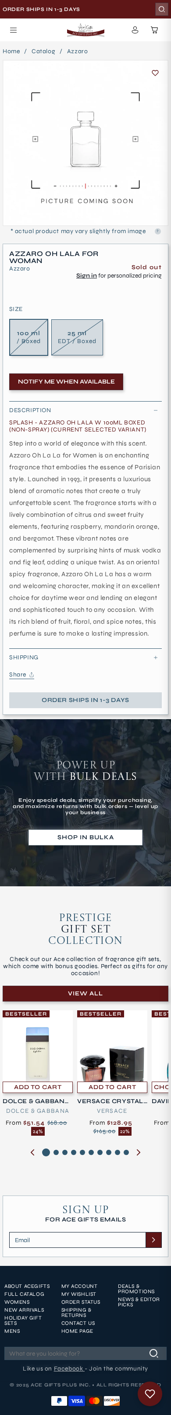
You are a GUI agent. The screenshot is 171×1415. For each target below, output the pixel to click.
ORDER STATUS (80, 1302)
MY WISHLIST (79, 1294)
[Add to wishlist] (155, 73)
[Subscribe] (153, 1239)
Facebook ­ (69, 1368)
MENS (12, 1331)
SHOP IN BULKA (85, 837)
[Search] (162, 9)
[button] (13, 30)
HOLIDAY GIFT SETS (23, 1320)
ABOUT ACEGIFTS (27, 1286)
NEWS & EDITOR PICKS (139, 1302)
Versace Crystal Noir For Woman (110, 1101)
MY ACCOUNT (79, 1286)
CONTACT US (78, 1323)
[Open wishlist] (150, 1394)
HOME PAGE (77, 1331)
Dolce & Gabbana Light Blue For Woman (37, 1101)
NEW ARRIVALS (24, 1310)
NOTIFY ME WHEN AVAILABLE (66, 381)
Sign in (86, 275)
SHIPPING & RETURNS (76, 1312)
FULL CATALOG (24, 1294)
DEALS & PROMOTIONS (136, 1288)
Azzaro (77, 51)
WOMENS (17, 1302)
